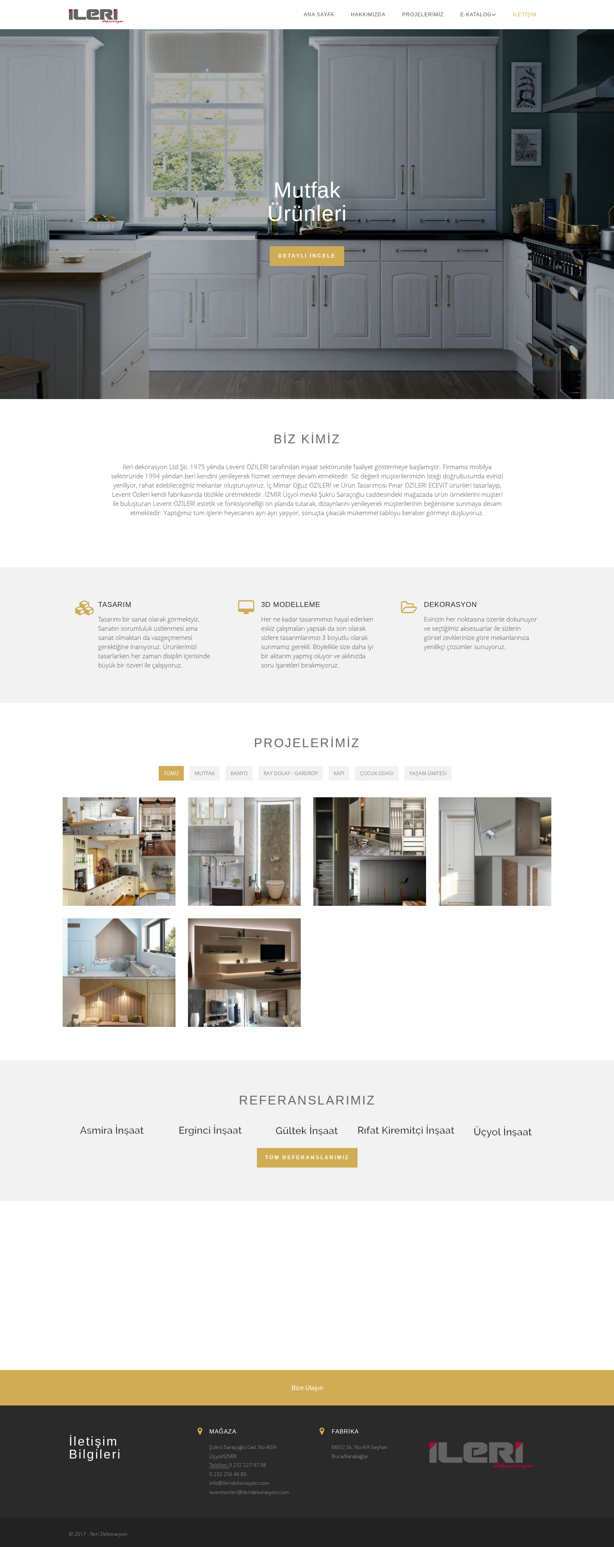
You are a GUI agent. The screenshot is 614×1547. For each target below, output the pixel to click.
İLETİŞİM (525, 15)
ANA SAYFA (319, 15)
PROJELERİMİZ (423, 15)
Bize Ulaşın (307, 1387)
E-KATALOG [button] (476, 15)
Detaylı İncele (307, 256)
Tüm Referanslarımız (307, 1157)
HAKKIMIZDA (368, 15)
